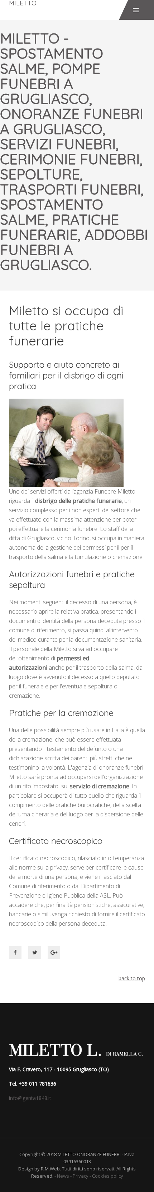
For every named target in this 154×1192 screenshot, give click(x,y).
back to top (132, 978)
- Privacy (78, 1176)
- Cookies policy (105, 1176)
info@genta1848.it (30, 1098)
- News (61, 1176)
